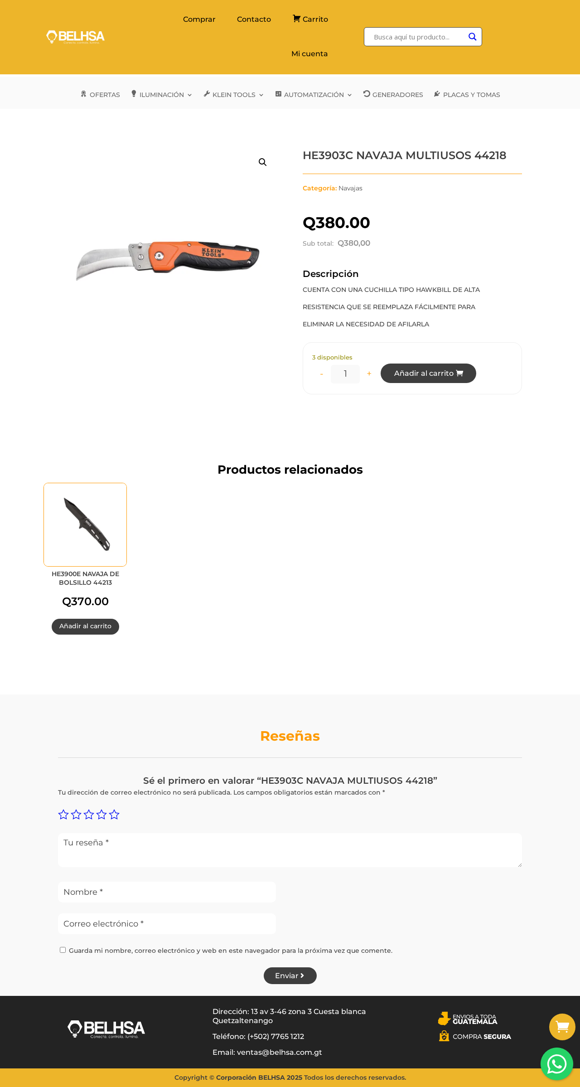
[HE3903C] (562, 1038)
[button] (263, 162)
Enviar (287, 975)
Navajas (350, 188)
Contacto (254, 19)
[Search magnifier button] (472, 36)
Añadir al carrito (424, 373)
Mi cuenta (309, 53)
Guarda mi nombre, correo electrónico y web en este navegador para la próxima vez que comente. (230, 950)
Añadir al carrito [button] (85, 626)
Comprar (199, 19)
